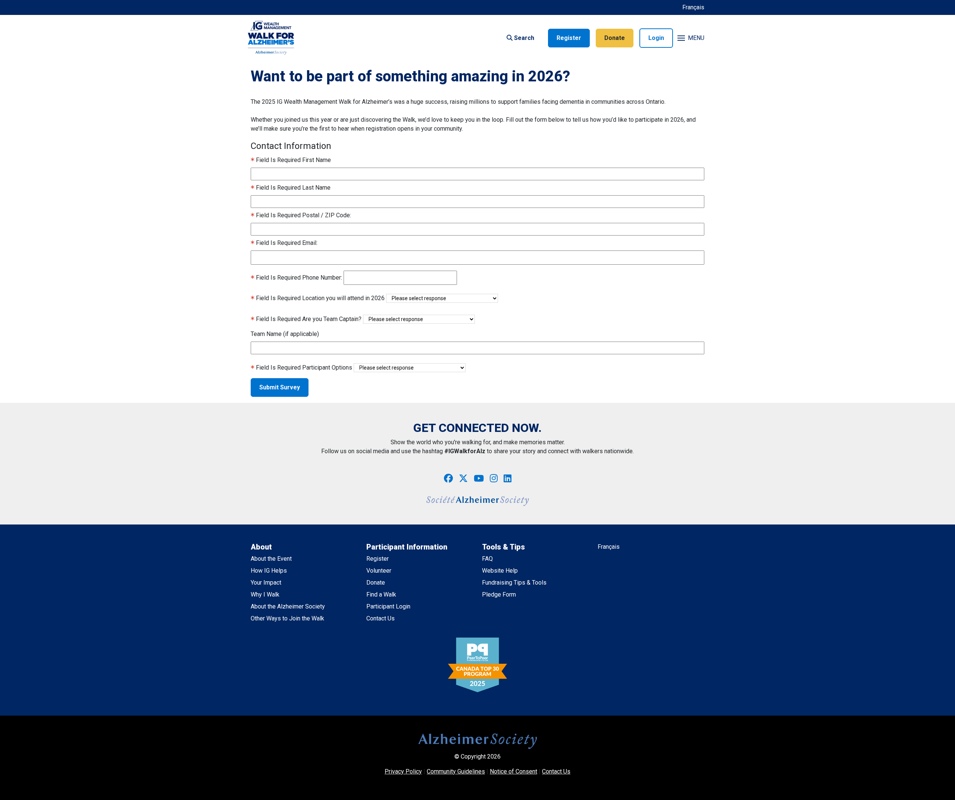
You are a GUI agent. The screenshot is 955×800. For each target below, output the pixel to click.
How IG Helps (269, 570)
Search (523, 37)
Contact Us (380, 618)
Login (656, 37)
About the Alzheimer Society (288, 606)
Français (693, 7)
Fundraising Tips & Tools (514, 582)
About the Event (271, 558)
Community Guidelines (456, 771)
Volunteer (378, 570)
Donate (614, 37)
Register (569, 37)
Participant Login (388, 606)
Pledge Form (499, 594)
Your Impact (266, 582)
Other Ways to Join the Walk (287, 618)
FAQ (487, 558)
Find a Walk (381, 594)
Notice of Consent (513, 771)
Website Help (500, 570)
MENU (696, 37)
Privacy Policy (403, 771)
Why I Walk (265, 594)
